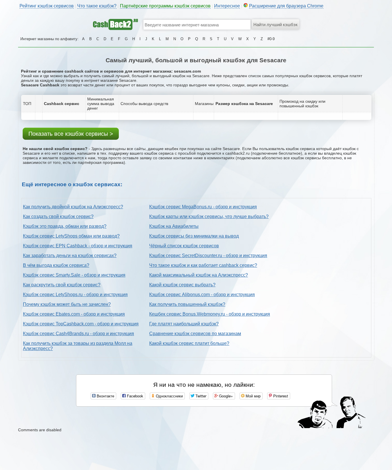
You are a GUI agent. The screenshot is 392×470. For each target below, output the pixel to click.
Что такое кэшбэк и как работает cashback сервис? (203, 265)
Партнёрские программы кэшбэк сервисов (165, 5)
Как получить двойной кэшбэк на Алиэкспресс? (73, 206)
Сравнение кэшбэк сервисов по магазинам (195, 333)
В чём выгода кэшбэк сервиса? (56, 265)
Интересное (227, 5)
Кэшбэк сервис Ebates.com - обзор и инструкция (74, 314)
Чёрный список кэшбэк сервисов (184, 245)
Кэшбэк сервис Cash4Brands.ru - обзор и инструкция (78, 333)
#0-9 (271, 39)
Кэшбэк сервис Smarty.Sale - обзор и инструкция (74, 275)
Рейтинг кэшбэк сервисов (47, 5)
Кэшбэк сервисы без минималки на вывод (194, 236)
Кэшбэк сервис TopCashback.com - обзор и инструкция (81, 323)
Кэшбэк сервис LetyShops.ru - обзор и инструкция (75, 294)
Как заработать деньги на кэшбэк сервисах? (70, 255)
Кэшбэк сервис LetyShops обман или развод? (71, 236)
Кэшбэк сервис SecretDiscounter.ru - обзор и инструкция (208, 255)
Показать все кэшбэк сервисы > (70, 134)
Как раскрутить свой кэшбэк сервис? (61, 284)
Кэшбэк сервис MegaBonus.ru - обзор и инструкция (203, 206)
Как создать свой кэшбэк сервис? (58, 216)
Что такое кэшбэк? (97, 5)
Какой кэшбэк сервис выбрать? (182, 284)
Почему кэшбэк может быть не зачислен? (67, 304)
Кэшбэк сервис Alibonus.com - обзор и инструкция (202, 294)
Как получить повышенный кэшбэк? (187, 304)
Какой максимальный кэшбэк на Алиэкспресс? (198, 275)
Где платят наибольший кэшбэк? (184, 323)
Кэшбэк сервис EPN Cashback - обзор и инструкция (77, 245)
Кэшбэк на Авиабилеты (174, 226)
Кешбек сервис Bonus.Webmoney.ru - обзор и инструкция (209, 314)
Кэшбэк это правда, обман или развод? (64, 226)
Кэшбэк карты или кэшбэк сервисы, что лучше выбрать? (209, 216)
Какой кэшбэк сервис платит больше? (189, 343)
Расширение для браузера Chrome (286, 5)
